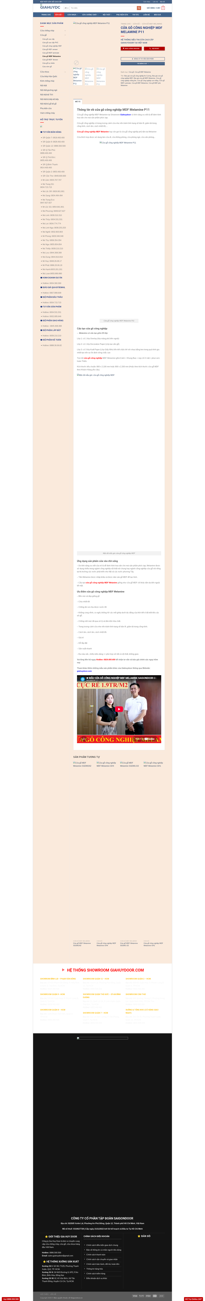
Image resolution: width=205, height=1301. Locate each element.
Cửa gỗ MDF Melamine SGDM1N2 (82, 944)
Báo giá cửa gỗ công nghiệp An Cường (137, 76)
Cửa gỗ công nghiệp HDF (52, 46)
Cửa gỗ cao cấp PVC (50, 42)
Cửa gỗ (58, 15)
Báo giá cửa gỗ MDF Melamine (144, 78)
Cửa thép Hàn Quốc (48, 76)
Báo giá (157, 15)
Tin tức (135, 15)
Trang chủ (46, 15)
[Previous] (77, 43)
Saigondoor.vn (77, 1298)
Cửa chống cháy (89, 15)
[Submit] (139, 8)
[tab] (77, 101)
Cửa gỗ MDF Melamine (51, 56)
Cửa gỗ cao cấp (48, 39)
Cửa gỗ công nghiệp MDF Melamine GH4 (106, 944)
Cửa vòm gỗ (47, 66)
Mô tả (77, 102)
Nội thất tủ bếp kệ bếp (49, 99)
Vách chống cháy (47, 113)
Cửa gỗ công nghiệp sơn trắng (147, 80)
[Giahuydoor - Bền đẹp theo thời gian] (50, 8)
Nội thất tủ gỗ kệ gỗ (48, 104)
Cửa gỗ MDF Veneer (50, 60)
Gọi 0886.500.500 (11, 1299)
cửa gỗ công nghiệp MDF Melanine (101, 583)
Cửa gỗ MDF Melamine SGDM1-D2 (129, 944)
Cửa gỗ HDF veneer (50, 49)
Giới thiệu (146, 2)
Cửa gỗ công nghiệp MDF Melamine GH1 (153, 944)
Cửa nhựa (72, 15)
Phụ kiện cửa (122, 15)
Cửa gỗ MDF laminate (50, 53)
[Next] (113, 43)
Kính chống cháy (47, 81)
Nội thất (106, 15)
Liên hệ (155, 2)
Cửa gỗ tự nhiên (48, 63)
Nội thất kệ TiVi (46, 95)
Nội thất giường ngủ (48, 90)
